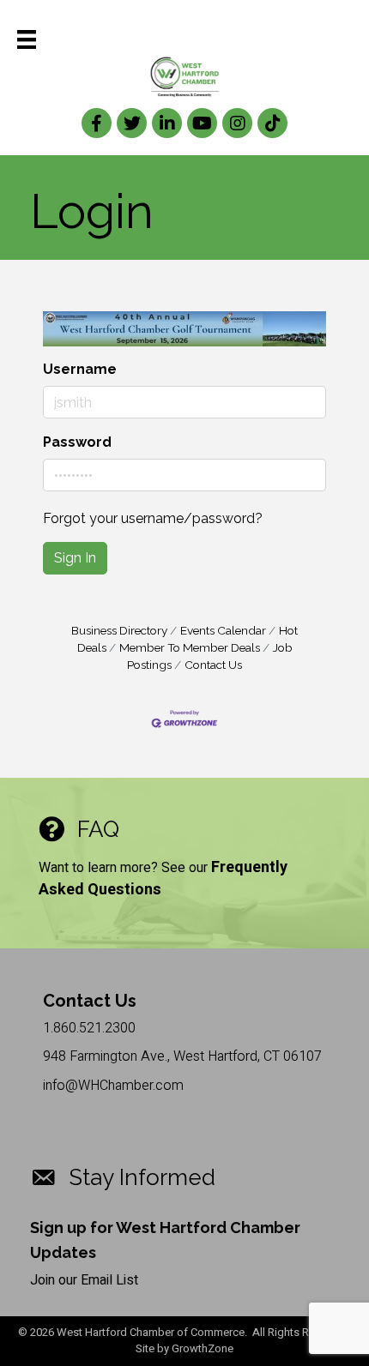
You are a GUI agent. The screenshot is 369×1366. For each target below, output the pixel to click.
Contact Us (213, 664)
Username (80, 369)
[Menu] (26, 39)
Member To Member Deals (189, 647)
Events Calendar (223, 630)
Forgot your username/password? (153, 518)
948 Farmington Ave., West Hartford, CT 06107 (182, 1056)
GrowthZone (202, 1348)
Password (77, 442)
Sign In (75, 558)
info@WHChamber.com (113, 1085)
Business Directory (119, 630)
